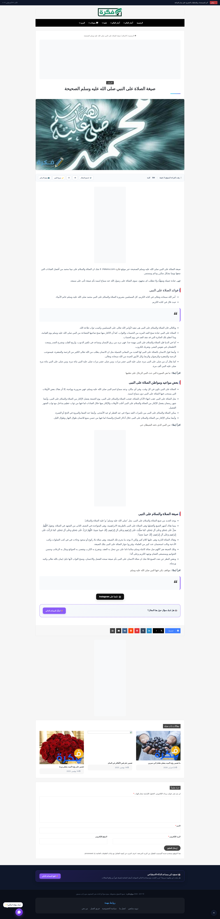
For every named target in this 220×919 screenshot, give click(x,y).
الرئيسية (140, 23)
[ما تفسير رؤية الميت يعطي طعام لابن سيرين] (158, 745)
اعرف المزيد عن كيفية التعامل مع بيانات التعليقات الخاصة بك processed (110, 853)
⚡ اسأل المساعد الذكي (54, 611)
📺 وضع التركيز (45, 178)
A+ (75, 178)
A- (69, 178)
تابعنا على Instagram (110, 596)
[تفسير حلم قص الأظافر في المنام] (110, 745)
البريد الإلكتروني (174, 837)
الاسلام (124, 36)
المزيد (82, 23)
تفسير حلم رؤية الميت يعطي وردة (71, 767)
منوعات (93, 23)
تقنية (105, 23)
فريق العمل (95, 908)
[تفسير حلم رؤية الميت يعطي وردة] (61, 747)
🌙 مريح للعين (58, 178)
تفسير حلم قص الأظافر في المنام (120, 763)
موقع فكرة (130, 894)
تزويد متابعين (133, 908)
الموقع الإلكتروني (101, 837)
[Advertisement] (110, 59)
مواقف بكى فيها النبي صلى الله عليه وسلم (150, 570)
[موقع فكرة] (110, 12)
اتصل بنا (122, 908)
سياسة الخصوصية (109, 908)
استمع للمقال (86, 178)
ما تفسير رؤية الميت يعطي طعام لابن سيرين (164, 763)
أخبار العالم (129, 23)
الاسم (178, 826)
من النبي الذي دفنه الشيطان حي (155, 424)
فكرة (118, 269)
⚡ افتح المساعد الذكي (50, 876)
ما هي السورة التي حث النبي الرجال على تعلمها (148, 372)
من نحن (85, 908)
